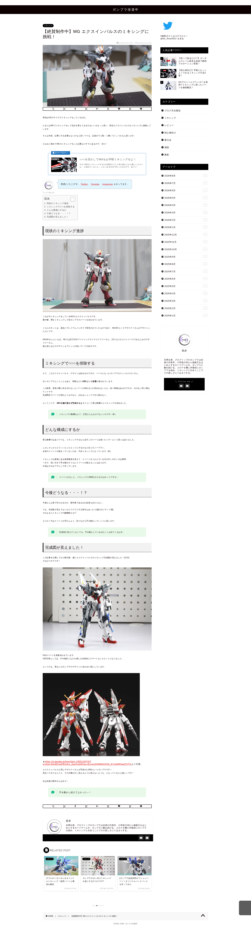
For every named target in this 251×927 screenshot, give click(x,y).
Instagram (107, 184)
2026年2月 (185, 220)
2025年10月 (185, 249)
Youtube (95, 184)
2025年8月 (185, 264)
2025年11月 (185, 242)
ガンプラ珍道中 (126, 9)
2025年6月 (185, 279)
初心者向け (170, 132)
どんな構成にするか (56, 210)
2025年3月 (185, 301)
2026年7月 (185, 183)
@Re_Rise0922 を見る (172, 39)
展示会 (167, 140)
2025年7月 (185, 271)
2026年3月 (185, 212)
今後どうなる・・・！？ (59, 213)
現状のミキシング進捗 (58, 203)
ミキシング (48, 25)
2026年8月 (185, 175)
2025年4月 (185, 293)
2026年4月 (185, 205)
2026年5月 (185, 198)
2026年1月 (185, 227)
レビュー (169, 125)
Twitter (84, 184)
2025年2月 (185, 308)
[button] (245, 908)
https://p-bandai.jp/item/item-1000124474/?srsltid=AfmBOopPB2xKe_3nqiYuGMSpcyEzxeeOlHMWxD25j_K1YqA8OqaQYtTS (87, 762)
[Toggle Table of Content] (71, 199)
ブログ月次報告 (172, 110)
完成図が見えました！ (58, 217)
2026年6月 (185, 190)
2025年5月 (185, 286)
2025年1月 (185, 315)
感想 (166, 147)
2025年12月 (185, 234)
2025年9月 (185, 257)
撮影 (166, 154)
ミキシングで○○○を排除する (61, 207)
